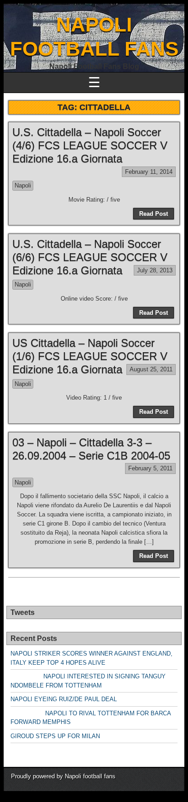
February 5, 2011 (150, 468)
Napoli (23, 185)
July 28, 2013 (154, 270)
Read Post (153, 213)
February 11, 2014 (148, 171)
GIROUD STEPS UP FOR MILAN (55, 736)
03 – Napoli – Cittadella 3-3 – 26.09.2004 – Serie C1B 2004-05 (91, 449)
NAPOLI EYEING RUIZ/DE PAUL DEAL (63, 699)
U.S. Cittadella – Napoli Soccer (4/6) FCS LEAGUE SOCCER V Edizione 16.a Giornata (89, 145)
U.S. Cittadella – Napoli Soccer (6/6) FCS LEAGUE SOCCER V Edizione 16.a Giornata (89, 257)
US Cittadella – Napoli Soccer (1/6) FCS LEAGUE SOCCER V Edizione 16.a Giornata (89, 356)
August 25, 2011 (151, 369)
